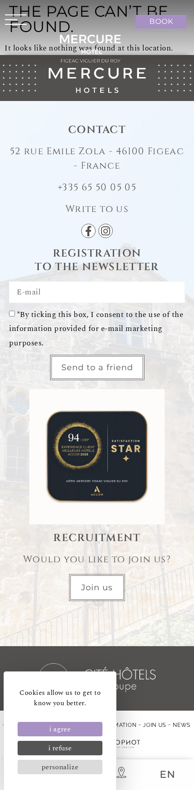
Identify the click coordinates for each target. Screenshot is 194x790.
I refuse (60, 748)
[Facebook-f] (88, 231)
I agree (60, 729)
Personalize (60, 767)
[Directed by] (122, 744)
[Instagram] (105, 231)
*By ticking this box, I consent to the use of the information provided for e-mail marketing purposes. (96, 329)
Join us (154, 725)
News (181, 725)
